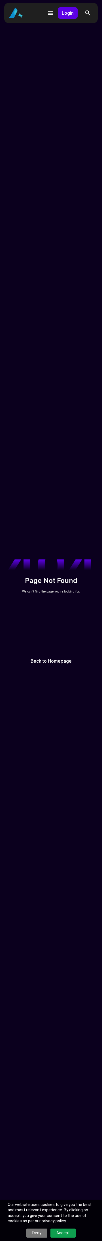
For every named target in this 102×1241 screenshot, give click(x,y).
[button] (88, 13)
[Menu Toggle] (50, 13)
